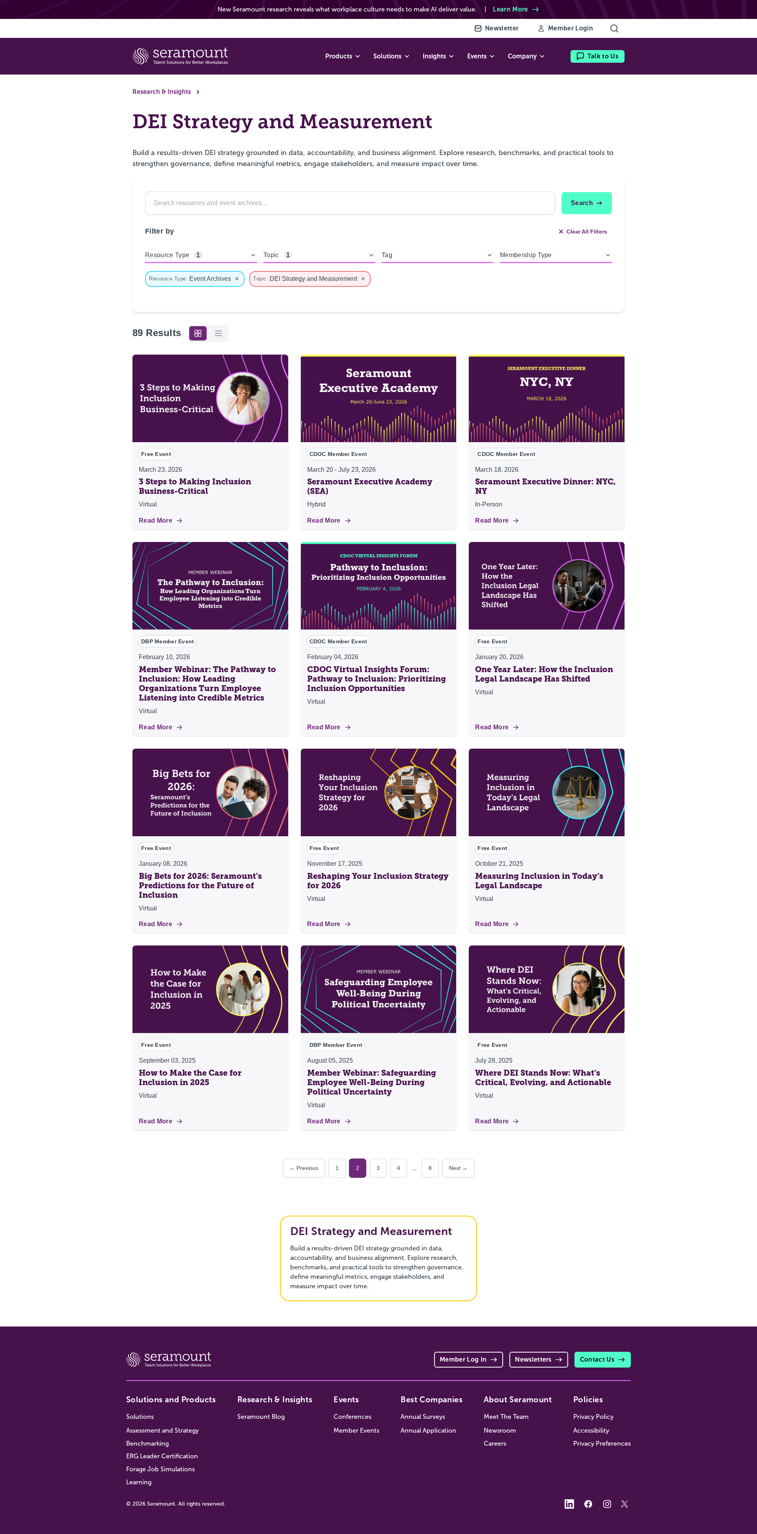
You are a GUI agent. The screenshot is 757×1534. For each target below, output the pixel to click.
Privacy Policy (593, 1416)
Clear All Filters (587, 231)
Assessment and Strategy (162, 1430)
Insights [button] (434, 56)
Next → (458, 1168)
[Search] (614, 28)
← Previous (303, 1168)
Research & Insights (161, 91)
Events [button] (477, 56)
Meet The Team (506, 1416)
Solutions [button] (387, 56)
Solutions (140, 1416)
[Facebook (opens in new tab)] (588, 1504)
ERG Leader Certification (162, 1456)
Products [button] (338, 56)
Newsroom (500, 1430)
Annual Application (428, 1430)
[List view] (218, 333)
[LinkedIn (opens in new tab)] (569, 1504)
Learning (138, 1482)
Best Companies (431, 1399)
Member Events (356, 1430)
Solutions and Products (171, 1399)
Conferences (352, 1416)
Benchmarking (147, 1443)
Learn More (510, 9)
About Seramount (518, 1399)
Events (346, 1399)
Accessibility (591, 1430)
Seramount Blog (261, 1416)
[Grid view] (198, 333)
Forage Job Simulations (160, 1469)
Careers (495, 1443)
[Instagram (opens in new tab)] (607, 1504)
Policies (588, 1399)
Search (582, 203)
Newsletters (533, 1359)
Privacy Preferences (602, 1443)
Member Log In (463, 1359)
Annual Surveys (423, 1416)
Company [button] (522, 56)
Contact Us (597, 1359)
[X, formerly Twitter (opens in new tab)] (626, 1504)
